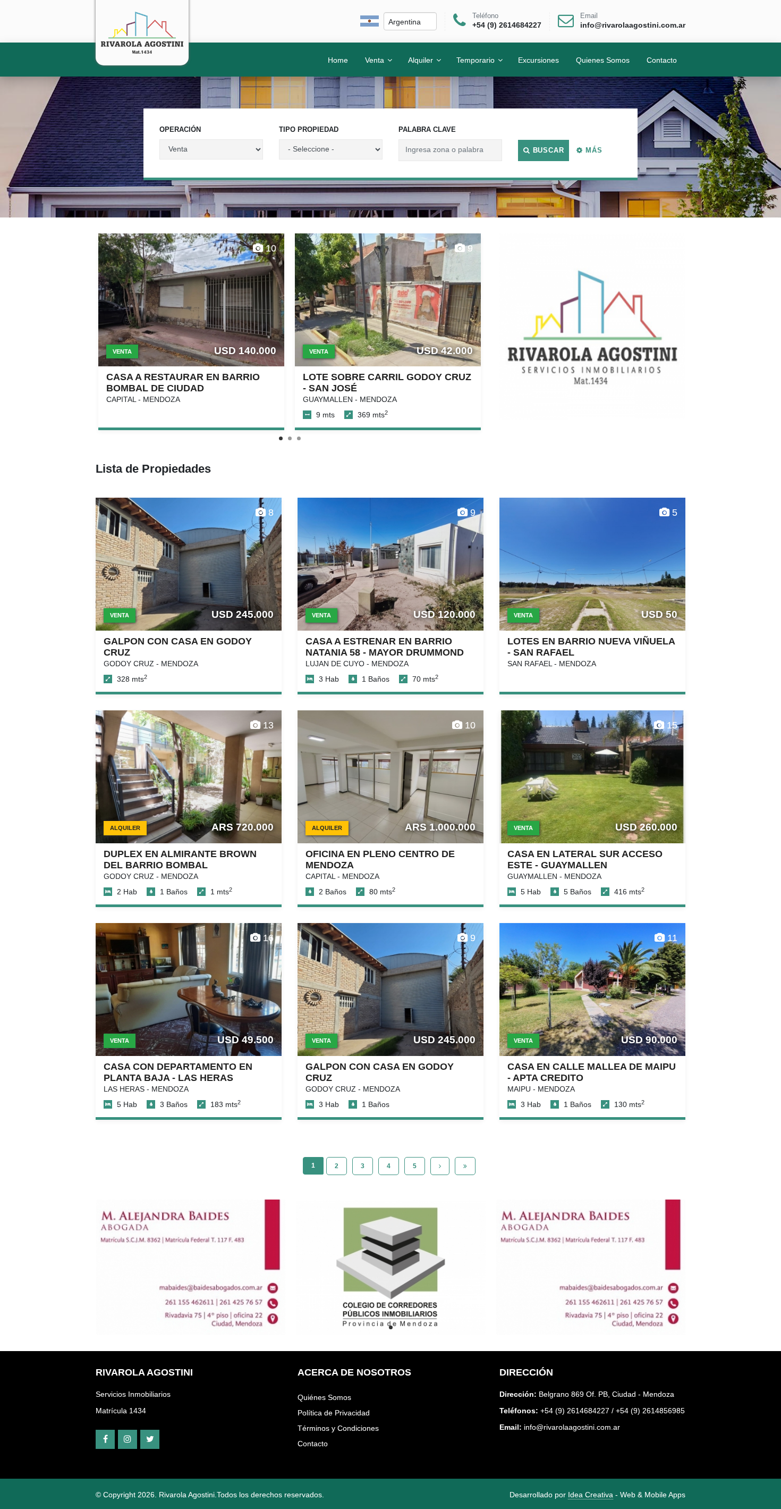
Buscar (547, 150)
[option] (592, 326)
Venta (374, 59)
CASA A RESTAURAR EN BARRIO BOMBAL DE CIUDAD (183, 382)
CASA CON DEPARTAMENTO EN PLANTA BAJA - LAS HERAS (178, 1072)
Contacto (313, 1443)
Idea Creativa (590, 1494)
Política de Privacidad (334, 1413)
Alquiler (420, 59)
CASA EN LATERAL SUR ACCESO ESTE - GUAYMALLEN (585, 859)
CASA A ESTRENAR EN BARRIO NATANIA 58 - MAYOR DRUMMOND (384, 647)
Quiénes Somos (324, 1397)
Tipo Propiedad (308, 129)
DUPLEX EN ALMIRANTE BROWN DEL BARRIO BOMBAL (180, 859)
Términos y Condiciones (338, 1428)
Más (592, 150)
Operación (180, 129)
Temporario (475, 59)
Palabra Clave (427, 129)
